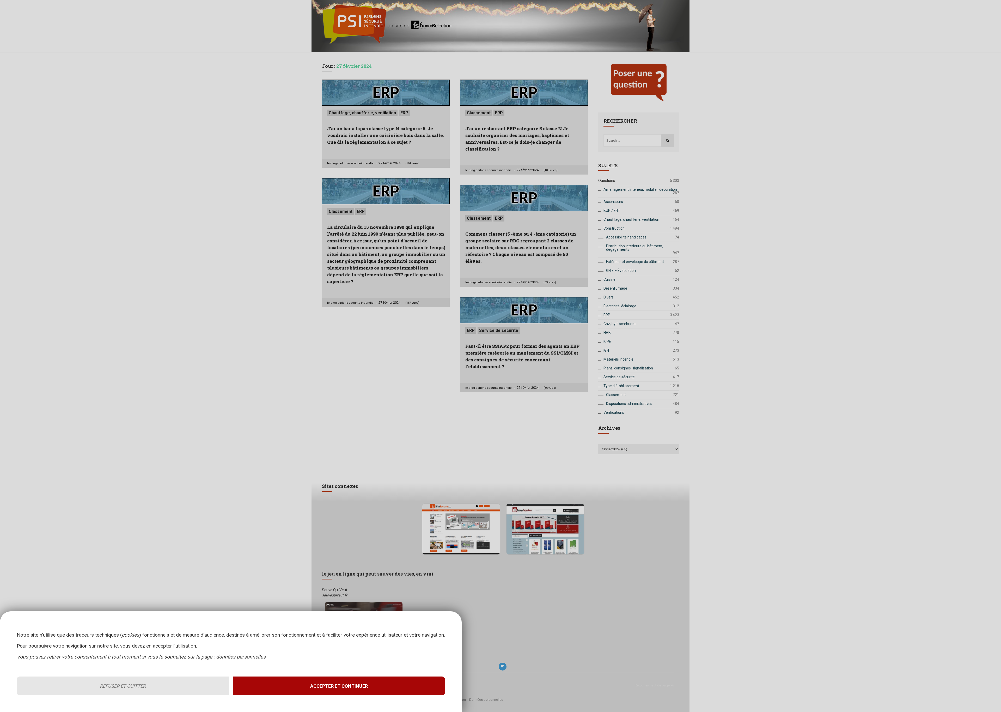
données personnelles (241, 657)
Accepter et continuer (339, 686)
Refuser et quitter (123, 686)
